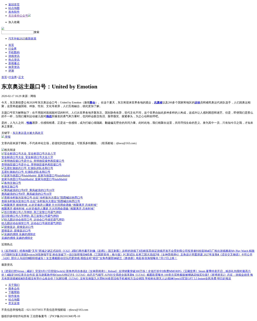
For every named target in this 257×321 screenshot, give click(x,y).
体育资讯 (14, 67)
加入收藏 (14, 22)
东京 (15, 132)
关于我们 (14, 284)
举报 (7, 136)
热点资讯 (14, 59)
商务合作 (14, 288)
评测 (11, 70)
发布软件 (14, 11)
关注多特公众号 (18, 15)
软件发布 (14, 295)
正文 (21, 77)
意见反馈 (14, 303)
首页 (11, 45)
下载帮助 (14, 292)
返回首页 (14, 4)
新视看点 (14, 63)
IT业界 (12, 48)
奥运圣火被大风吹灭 (30, 132)
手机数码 (14, 52)
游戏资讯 (14, 56)
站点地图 (14, 8)
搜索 (36, 32)
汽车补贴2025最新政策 (22, 38)
